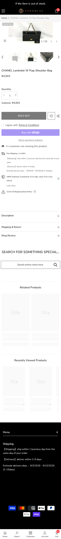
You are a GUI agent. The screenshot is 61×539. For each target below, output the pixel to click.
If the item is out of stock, (30, 3)
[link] (15, 339)
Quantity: (6, 89)
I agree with (11, 125)
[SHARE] (57, 116)
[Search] (55, 265)
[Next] (56, 41)
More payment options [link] (31, 140)
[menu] (3, 11)
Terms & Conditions (29, 125)
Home (4, 18)
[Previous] (51, 41)
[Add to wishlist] (51, 116)
